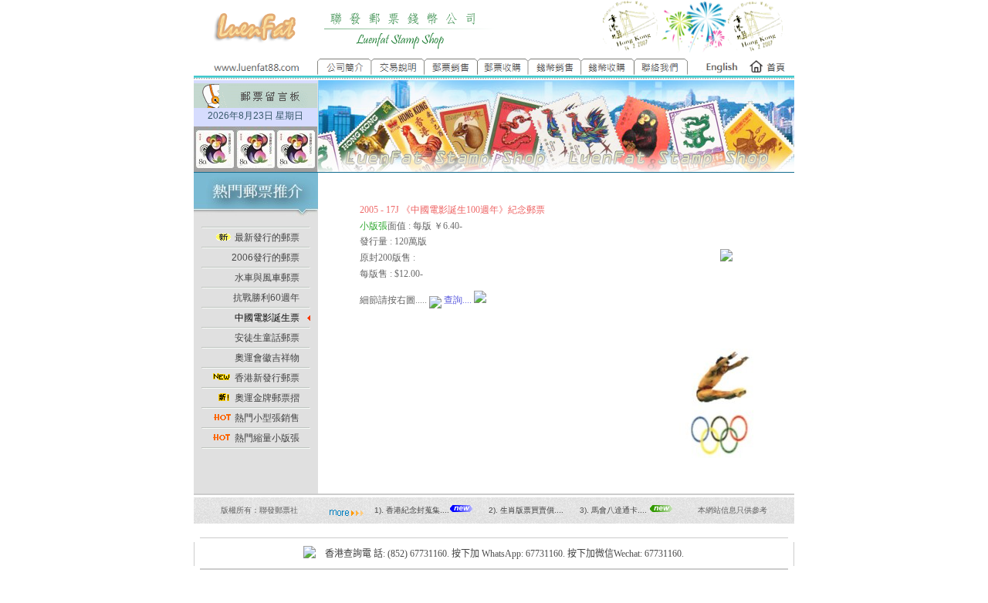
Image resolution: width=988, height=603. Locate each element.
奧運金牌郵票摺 (267, 397)
